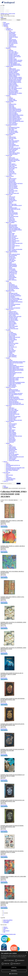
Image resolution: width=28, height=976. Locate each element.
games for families (13, 83)
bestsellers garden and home (15, 56)
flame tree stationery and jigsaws (16, 183)
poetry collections (12, 150)
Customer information (10, 478)
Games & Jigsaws (10, 176)
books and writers (12, 138)
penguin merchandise (13, 149)
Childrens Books (9, 66)
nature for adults (12, 322)
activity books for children (14, 69)
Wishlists (3, 13)
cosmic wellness (12, 446)
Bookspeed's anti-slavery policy (13, 468)
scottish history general (13, 378)
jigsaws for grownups (13, 188)
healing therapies (12, 448)
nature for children (13, 323)
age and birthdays (12, 333)
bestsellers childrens (13, 54)
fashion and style (12, 39)
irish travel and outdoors (14, 288)
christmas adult (12, 99)
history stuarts (12, 246)
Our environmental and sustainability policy (15, 467)
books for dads (12, 335)
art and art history (12, 34)
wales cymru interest (13, 123)
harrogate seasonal (13, 417)
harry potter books (13, 87)
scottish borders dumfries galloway (16, 366)
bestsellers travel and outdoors (15, 61)
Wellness (8, 443)
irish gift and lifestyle (13, 287)
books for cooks (12, 161)
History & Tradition (10, 222)
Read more (9, 958)
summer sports (12, 438)
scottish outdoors (12, 384)
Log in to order (4, 525)
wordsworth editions (13, 154)
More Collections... (13, 94)
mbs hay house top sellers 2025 (15, 299)
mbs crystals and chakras (14, 298)
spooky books (12, 218)
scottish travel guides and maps (15, 436)
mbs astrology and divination (15, 295)
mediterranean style (13, 272)
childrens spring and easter (14, 74)
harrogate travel (12, 418)
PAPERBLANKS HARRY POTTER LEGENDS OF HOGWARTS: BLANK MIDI (12, 750)
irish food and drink (13, 167)
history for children (13, 89)
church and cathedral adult (14, 228)
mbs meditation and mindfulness (15, 301)
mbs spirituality (12, 305)
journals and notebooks (14, 396)
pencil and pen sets (13, 400)
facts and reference (13, 200)
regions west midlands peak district (16, 121)
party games (11, 192)
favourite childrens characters (15, 82)
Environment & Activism (11, 124)
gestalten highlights (13, 40)
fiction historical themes (14, 145)
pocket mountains (12, 433)
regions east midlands (13, 113)
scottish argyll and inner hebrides (16, 362)
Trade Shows (9, 405)
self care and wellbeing (14, 454)
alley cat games (12, 179)
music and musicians (13, 43)
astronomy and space (13, 312)
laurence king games (13, 190)
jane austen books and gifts (14, 148)
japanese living (12, 268)
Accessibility (6, 922)
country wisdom (12, 231)
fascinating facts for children (15, 80)
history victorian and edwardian (15, 249)
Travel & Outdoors (10, 421)
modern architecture (13, 41)
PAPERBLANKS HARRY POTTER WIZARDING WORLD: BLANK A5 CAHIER (12, 851)
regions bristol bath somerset (15, 109)
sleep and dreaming (13, 455)
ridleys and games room (14, 193)
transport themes (12, 439)
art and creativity (12, 35)
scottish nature (12, 327)
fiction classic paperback (14, 140)
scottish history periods (13, 379)
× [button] (26, 952)
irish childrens (12, 284)
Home (4, 22)
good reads (11, 146)
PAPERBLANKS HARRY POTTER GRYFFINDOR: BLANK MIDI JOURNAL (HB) (13, 699)
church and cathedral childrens (15, 77)
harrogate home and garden (14, 416)
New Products (6, 23)
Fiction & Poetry (9, 134)
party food (11, 170)
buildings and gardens (13, 227)
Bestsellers (5, 24)
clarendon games (12, 182)
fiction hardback (12, 144)
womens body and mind (14, 460)
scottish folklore (12, 373)
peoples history (12, 133)
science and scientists (13, 326)
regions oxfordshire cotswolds (15, 118)
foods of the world (13, 165)
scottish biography (13, 365)
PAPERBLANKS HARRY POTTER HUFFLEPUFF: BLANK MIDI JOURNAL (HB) (12, 724)
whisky (10, 174)
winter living (11, 278)
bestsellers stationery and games (15, 60)
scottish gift (11, 217)
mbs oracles (11, 303)
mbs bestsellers (12, 296)
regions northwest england (14, 117)
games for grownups (13, 185)
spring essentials (12, 350)
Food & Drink (9, 155)
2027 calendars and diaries (14, 390)
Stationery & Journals (10, 387)
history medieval (12, 242)
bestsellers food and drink (14, 55)
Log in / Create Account (10, 13)
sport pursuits (11, 437)
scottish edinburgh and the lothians (16, 370)
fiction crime (11, 143)
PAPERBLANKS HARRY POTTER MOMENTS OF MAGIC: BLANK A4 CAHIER (12, 775)
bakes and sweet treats (13, 159)
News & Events (6, 472)
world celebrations (13, 355)
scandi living (11, 274)
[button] (13, 973)
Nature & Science (10, 309)
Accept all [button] (14, 967)
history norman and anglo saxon (15, 243)
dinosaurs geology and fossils (15, 79)
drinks (10, 162)
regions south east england (14, 120)
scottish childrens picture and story (16, 368)
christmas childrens (13, 76)
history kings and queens (14, 240)
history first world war (13, 238)
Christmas (8, 95)
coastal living (11, 259)
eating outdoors (12, 163)
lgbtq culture (11, 129)
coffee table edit (12, 260)
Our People (8, 466)
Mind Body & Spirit (10, 290)
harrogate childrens (13, 411)
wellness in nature (12, 457)
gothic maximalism (13, 266)
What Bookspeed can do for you (13, 465)
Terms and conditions (7, 920)
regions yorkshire (12, 122)
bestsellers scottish (13, 59)
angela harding (12, 33)
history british (12, 233)
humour (10, 206)
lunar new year (12, 344)
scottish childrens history (14, 367)
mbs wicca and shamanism (14, 307)
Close (7, 27)
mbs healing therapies (13, 300)
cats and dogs (11, 198)
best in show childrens (13, 52)
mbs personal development (14, 304)
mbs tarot (11, 306)
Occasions (8, 329)
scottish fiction (12, 151)
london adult (11, 106)
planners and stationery (14, 401)
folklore (10, 202)
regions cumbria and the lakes (15, 110)
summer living (12, 276)
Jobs (4, 931)
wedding (10, 353)
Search (2, 19)
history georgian (12, 239)
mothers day (11, 345)
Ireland (7, 281)
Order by (4, 500)
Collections (5, 26)
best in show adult (12, 51)
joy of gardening (12, 270)
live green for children (13, 132)
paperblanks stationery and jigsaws (16, 399)
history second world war (14, 245)
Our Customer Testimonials (12, 470)
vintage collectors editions (14, 152)
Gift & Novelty (9, 194)
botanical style (12, 256)
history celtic (11, 234)
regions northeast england (14, 116)
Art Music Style (9, 29)
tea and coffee (12, 172)
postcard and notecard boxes (15, 403)
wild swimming (12, 440)
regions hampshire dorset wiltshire (16, 115)
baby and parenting (13, 255)
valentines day (12, 220)
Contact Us (5, 481)
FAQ (7, 471)
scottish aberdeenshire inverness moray (17, 361)
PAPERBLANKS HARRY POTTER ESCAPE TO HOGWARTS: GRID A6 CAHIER (12, 674)
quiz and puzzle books (13, 216)
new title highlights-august (14, 63)
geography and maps (13, 317)
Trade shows (8, 477)
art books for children (13, 37)
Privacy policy (6, 921)
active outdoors (12, 425)
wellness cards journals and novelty (16, 404)
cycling (10, 428)
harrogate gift (11, 415)
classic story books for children (15, 78)
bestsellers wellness (13, 62)
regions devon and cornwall (15, 111)
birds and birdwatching (14, 314)
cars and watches (12, 257)
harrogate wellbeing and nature (15, 420)
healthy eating (12, 166)
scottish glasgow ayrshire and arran (16, 377)
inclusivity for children (13, 90)
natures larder (11, 168)
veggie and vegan (12, 173)
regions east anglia (13, 112)
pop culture (11, 44)
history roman (12, 244)
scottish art (11, 45)
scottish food (11, 171)
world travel (11, 442)
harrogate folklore (12, 412)
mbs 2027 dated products (14, 294)
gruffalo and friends (13, 84)
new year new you (13, 273)
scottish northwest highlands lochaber (17, 382)
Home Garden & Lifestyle (11, 251)
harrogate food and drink (14, 414)
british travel (11, 105)
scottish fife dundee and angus (15, 372)
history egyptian (12, 237)
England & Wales (10, 101)
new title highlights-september (15, 65)
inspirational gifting (13, 207)
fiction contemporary (13, 141)
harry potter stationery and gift (15, 88)
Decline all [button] (14, 970)
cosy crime (11, 139)
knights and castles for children (15, 93)
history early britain (13, 235)
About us (5, 461)
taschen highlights (12, 46)
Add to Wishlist (4, 526)
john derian (11, 189)
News (7, 476)
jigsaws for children (13, 187)
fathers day (11, 201)
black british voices (13, 128)
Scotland (8, 357)
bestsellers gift (12, 57)
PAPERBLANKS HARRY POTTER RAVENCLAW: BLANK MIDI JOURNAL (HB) (12, 801)
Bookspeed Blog (9, 479)
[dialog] (14, 963)
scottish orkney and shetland (15, 383)
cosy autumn (11, 261)
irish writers (11, 289)
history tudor (11, 248)
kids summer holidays (13, 91)
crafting (10, 38)
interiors (10, 267)
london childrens (12, 107)
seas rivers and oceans (13, 328)
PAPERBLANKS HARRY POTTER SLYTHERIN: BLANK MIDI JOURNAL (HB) (12, 826)
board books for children (14, 73)
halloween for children (13, 85)
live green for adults (13, 130)
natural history (12, 321)
